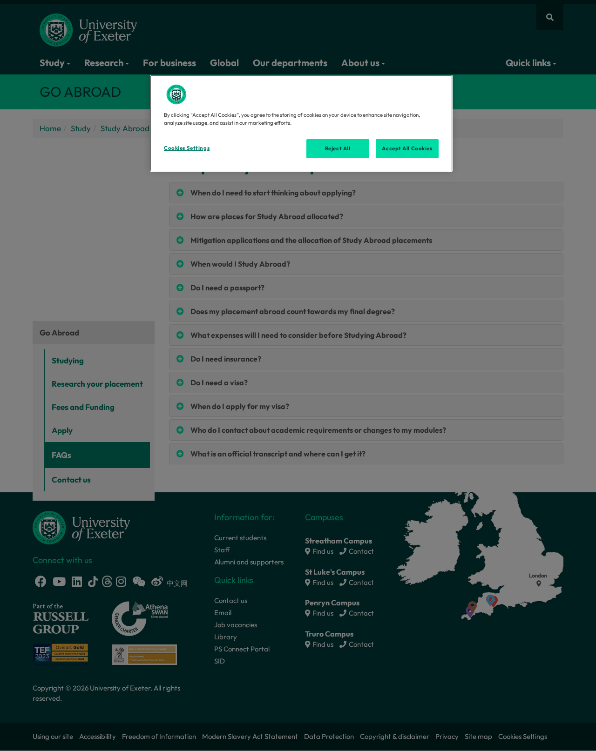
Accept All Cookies (407, 148)
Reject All (338, 148)
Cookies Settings (187, 148)
